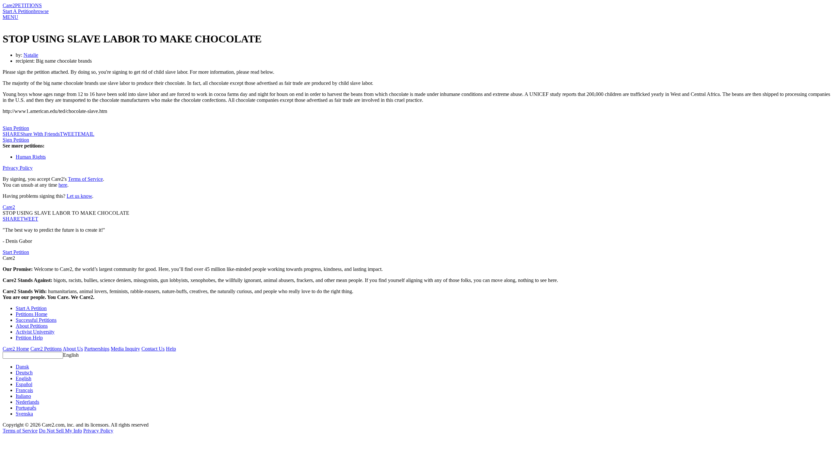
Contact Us (153, 349)
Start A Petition (18, 11)
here (62, 185)
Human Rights (31, 157)
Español (24, 384)
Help (171, 349)
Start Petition (16, 252)
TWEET (69, 134)
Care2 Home (16, 349)
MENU (10, 17)
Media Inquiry (125, 349)
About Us (73, 349)
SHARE (11, 219)
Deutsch (24, 372)
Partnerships (96, 349)
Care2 (9, 5)
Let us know (79, 196)
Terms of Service (85, 179)
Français (24, 390)
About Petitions (32, 326)
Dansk (22, 366)
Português (26, 408)
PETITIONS (28, 5)
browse (41, 11)
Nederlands (27, 402)
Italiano (23, 396)
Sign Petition (16, 128)
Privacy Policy (18, 168)
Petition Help (29, 337)
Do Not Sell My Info (60, 430)
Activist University (35, 332)
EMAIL (86, 134)
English (71, 355)
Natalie (31, 55)
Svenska (24, 413)
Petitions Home (31, 314)
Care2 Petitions (46, 349)
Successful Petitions (36, 320)
